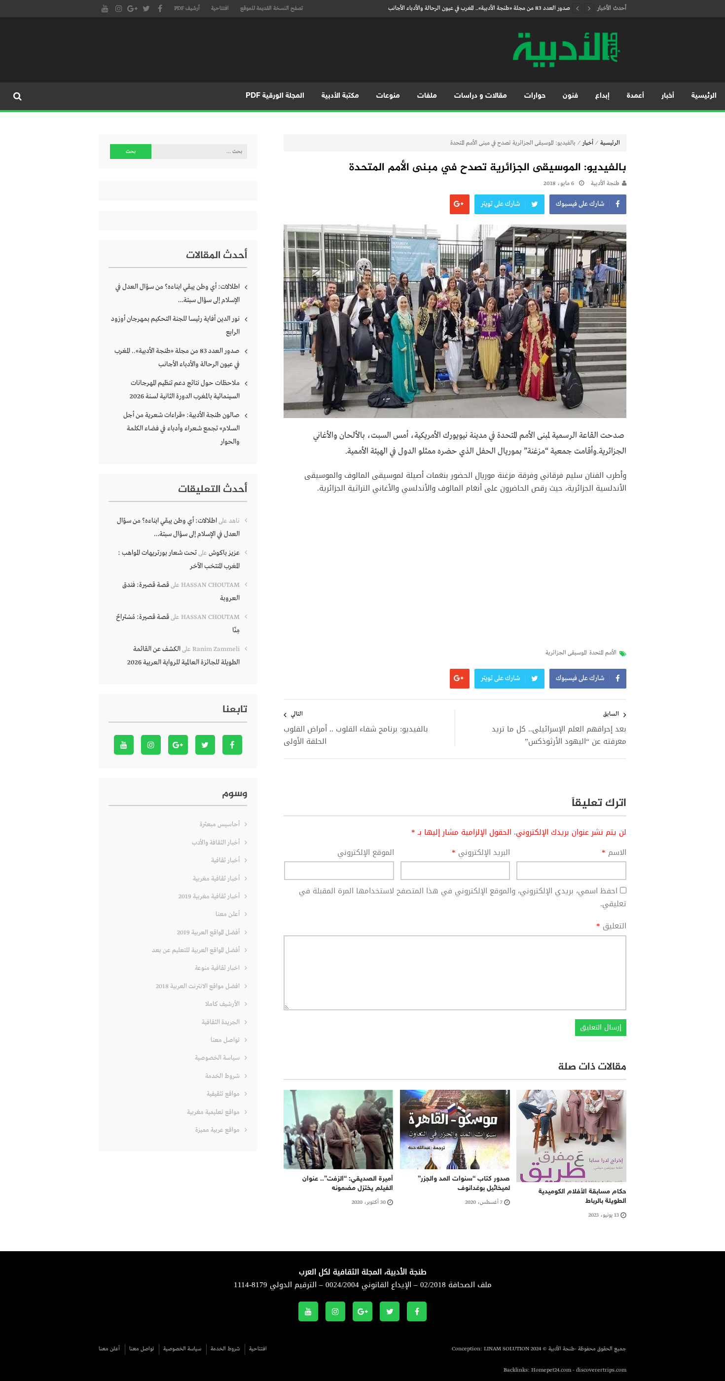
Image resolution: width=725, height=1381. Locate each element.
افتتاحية (220, 8)
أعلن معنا (228, 914)
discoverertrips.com (601, 1370)
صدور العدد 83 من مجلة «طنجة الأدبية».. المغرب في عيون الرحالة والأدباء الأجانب (479, 8)
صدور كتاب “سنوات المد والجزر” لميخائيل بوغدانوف (464, 1184)
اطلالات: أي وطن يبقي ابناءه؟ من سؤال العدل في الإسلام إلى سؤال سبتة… (177, 293)
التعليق (611, 926)
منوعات (388, 96)
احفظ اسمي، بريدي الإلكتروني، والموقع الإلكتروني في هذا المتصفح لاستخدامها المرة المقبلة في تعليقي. (462, 897)
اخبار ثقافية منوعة (217, 968)
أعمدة (635, 96)
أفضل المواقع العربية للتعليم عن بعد (196, 950)
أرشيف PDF (187, 8)
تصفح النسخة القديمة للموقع (271, 8)
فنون (570, 96)
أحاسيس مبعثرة (220, 824)
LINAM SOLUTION (506, 1348)
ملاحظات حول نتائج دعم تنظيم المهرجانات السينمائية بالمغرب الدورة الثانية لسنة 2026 (185, 390)
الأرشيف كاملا (222, 1004)
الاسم (614, 852)
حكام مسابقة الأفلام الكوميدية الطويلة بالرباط (582, 1197)
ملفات (427, 96)
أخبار (667, 96)
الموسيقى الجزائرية (566, 653)
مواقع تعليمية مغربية (213, 1112)
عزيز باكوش (224, 552)
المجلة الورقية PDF (275, 96)
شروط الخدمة (222, 1076)
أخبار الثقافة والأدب (216, 843)
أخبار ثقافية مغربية (216, 879)
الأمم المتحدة (602, 653)
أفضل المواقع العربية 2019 (208, 932)
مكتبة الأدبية (340, 96)
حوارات (534, 96)
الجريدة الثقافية (221, 1022)
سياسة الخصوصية (217, 1058)
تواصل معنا (225, 1040)
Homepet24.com (551, 1370)
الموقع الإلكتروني (365, 852)
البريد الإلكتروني (481, 852)
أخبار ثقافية (225, 860)
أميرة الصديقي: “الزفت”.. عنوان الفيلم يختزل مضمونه (347, 1184)
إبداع (602, 96)
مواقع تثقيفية (223, 1094)
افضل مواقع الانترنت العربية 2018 (198, 986)
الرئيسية (704, 96)
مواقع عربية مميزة (217, 1130)
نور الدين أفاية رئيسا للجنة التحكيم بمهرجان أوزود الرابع (175, 325)
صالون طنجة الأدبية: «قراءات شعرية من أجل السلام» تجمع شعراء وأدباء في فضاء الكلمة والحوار (181, 428)
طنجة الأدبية (605, 184)
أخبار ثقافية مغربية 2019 (209, 896)
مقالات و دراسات (480, 96)
